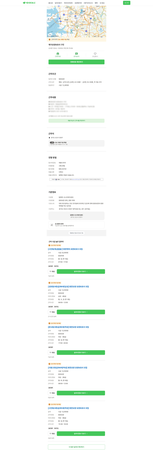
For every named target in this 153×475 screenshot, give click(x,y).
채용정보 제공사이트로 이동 (76, 233)
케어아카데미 (68, 3)
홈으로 (51, 3)
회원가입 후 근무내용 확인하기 (76, 120)
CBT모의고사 (88, 3)
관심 (53, 271)
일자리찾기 (58, 3)
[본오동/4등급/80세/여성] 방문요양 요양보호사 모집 (68, 327)
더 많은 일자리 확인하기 (76, 447)
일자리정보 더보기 (80, 271)
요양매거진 (78, 3)
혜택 (96, 3)
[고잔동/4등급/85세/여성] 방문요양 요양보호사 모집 (68, 408)
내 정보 (102, 3)
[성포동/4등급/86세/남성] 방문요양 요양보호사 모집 (68, 286)
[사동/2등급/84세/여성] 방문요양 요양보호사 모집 (67, 367)
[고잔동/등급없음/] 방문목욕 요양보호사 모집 (65, 249)
